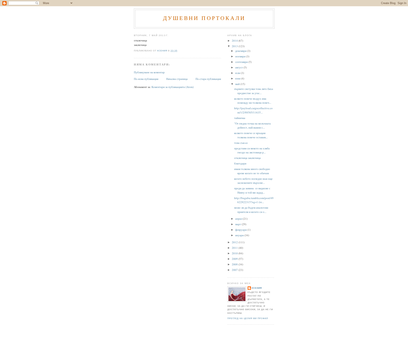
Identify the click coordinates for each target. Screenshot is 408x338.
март (238, 224)
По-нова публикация (146, 79)
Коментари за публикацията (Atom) (173, 87)
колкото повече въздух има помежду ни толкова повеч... (252, 101)
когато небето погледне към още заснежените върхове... (253, 181)
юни (238, 78)
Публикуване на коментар (149, 72)
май (237, 84)
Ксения (257, 288)
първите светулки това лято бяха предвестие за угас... (253, 91)
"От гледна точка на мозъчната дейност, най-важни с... (252, 126)
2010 (235, 253)
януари (239, 235)
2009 (235, 259)
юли (238, 73)
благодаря (240, 163)
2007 (235, 270)
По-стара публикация (208, 79)
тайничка (239, 118)
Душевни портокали (204, 17)
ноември (240, 56)
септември (241, 62)
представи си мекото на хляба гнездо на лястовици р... (252, 150)
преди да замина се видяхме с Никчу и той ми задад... (252, 190)
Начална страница (177, 79)
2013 (235, 46)
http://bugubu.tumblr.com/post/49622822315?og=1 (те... (253, 200)
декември (241, 51)
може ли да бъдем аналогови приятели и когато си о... (251, 210)
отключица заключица (247, 158)
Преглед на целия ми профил (247, 318)
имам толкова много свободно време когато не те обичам (252, 171)
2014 (235, 40)
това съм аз (241, 143)
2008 (235, 264)
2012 (235, 242)
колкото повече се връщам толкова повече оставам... (251, 135)
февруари (241, 230)
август (239, 67)
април (239, 219)
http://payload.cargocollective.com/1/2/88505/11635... (253, 110)
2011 (235, 248)
